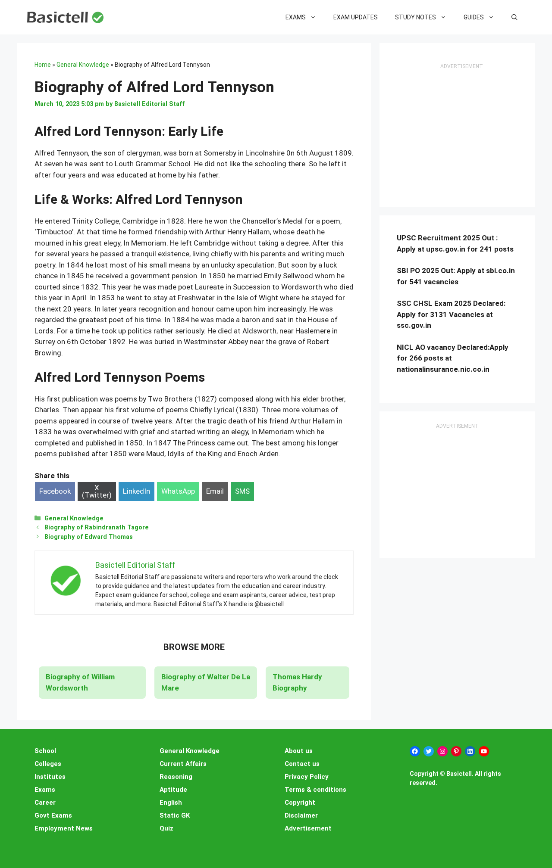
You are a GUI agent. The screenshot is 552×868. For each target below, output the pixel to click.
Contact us (302, 764)
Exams (295, 17)
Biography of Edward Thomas (88, 537)
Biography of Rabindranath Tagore (96, 527)
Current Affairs (183, 764)
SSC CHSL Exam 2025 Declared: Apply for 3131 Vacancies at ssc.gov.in (451, 314)
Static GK (175, 815)
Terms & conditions (315, 789)
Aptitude (173, 789)
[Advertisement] (461, 136)
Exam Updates (355, 17)
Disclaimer (301, 815)
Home (42, 64)
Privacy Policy (307, 777)
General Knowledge (82, 64)
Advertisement (308, 828)
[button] (514, 17)
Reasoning (176, 777)
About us (299, 751)
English (171, 802)
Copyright (300, 802)
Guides (474, 17)
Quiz (166, 828)
